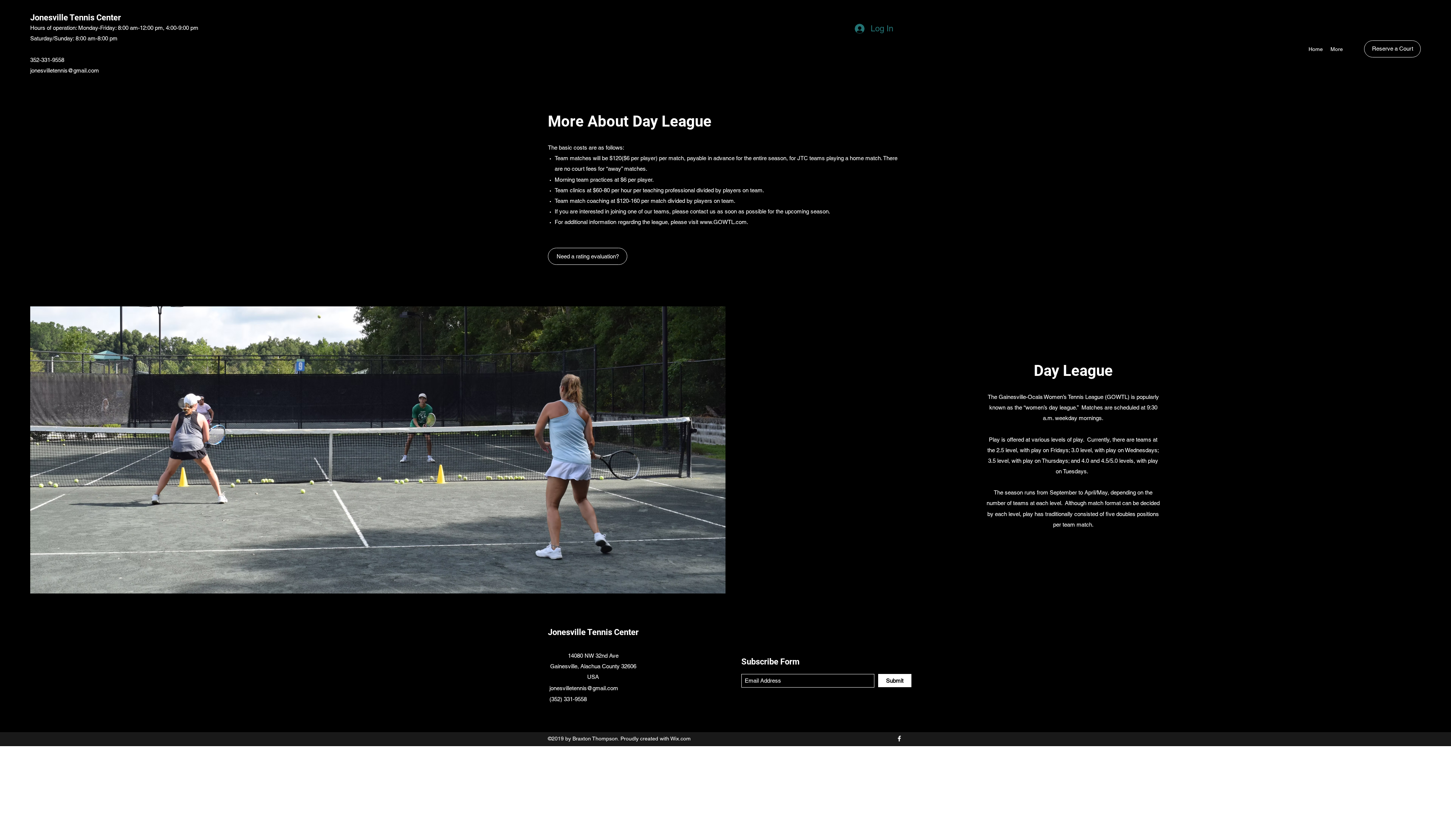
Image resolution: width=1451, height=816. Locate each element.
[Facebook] (899, 738)
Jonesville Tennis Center (75, 17)
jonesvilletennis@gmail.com (64, 70)
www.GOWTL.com (723, 222)
